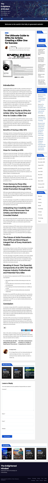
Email (3, 421)
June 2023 (40, 171)
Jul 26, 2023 (41, 455)
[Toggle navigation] (23, 19)
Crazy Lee (17, 457)
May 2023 (40, 174)
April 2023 (40, 177)
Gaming (39, 202)
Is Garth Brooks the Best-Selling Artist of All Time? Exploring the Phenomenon (10, 342)
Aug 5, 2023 (29, 455)
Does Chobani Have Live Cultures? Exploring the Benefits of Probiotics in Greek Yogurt (41, 130)
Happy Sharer (13, 46)
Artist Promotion (27, 48)
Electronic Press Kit (15, 49)
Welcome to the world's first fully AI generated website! (24, 24)
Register (45, 480)
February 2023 (41, 184)
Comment (4, 389)
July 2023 (40, 168)
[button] (43, 18)
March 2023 (40, 180)
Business (40, 196)
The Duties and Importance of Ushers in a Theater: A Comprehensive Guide (25, 342)
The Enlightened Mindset (5, 6)
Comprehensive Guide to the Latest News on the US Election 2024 (41, 52)
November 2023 (41, 162)
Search (39, 32)
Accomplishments (20, 48)
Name (3, 413)
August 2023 (40, 165)
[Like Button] (4, 328)
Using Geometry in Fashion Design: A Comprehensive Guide (42, 98)
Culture (4, 369)
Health (39, 205)
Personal (40, 214)
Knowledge (40, 208)
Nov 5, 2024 (6, 455)
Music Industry (27, 49)
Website (3, 428)
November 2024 (41, 158)
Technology (40, 218)
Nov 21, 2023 (18, 455)
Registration (24, 336)
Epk (20, 49)
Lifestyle (40, 211)
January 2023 (41, 187)
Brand (10, 49)
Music (23, 49)
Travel (39, 221)
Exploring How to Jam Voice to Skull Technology (42, 119)
